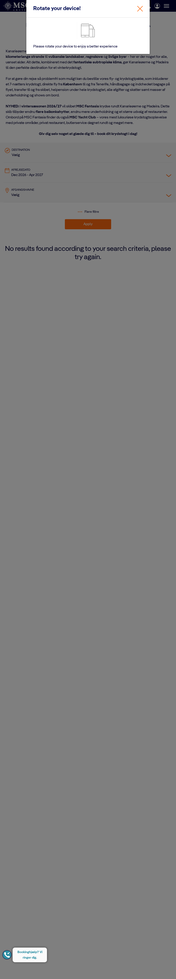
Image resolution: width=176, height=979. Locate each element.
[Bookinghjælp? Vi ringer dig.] (7, 954)
